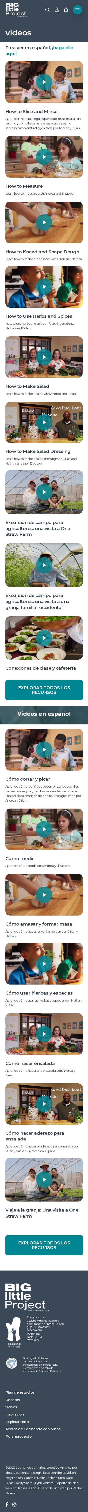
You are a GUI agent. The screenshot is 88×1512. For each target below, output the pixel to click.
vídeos (11, 1407)
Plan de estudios (19, 1392)
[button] (77, 9)
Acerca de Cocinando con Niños (33, 1429)
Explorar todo (17, 1421)
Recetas (12, 1400)
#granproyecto (18, 1436)
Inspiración (14, 1414)
